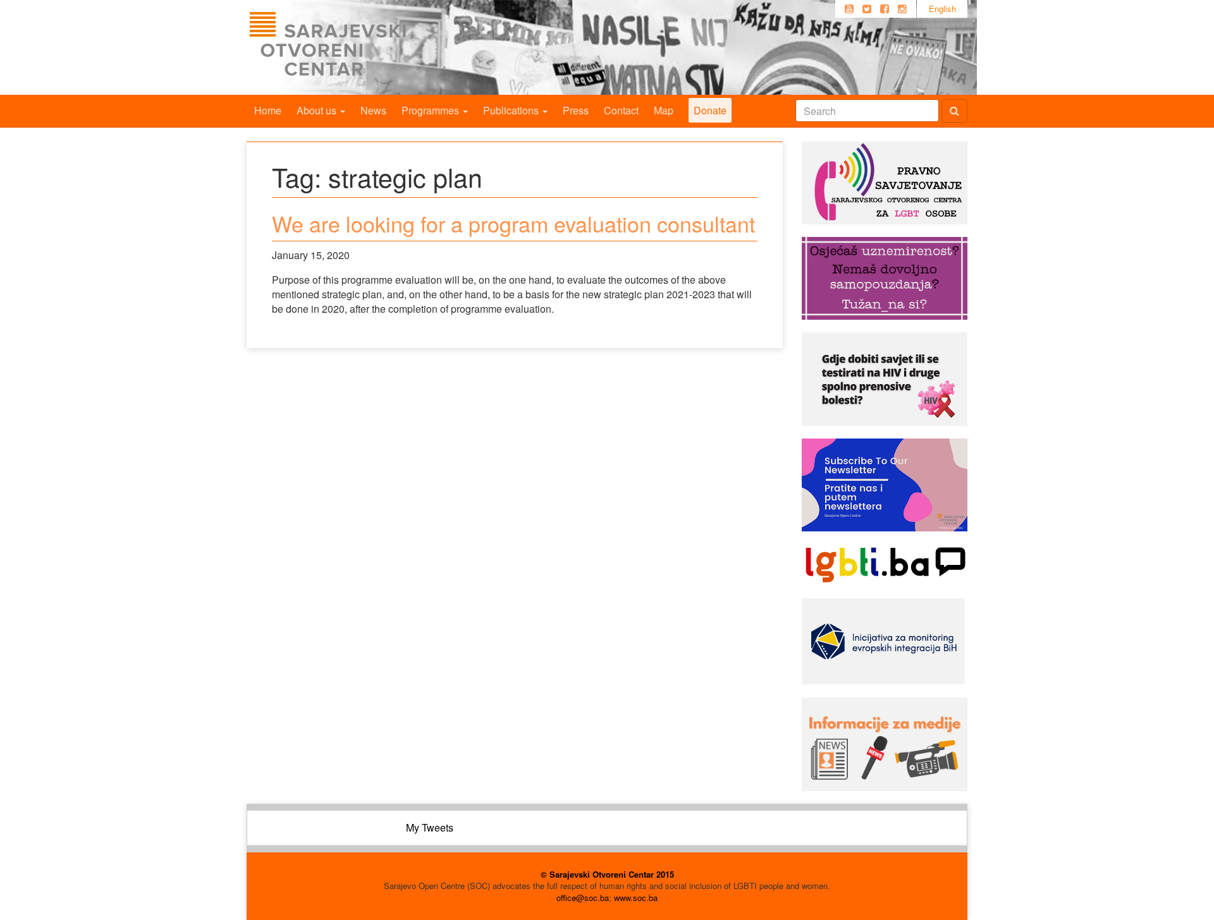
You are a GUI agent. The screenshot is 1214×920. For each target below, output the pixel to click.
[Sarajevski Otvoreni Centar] (353, 47)
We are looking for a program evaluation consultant (513, 223)
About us (318, 110)
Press (576, 110)
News (373, 110)
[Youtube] (849, 9)
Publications (512, 110)
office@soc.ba (582, 898)
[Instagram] (902, 9)
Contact (621, 110)
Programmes (432, 110)
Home (267, 110)
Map (663, 110)
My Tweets (429, 827)
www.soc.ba (636, 898)
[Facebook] (884, 9)
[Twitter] (866, 9)
